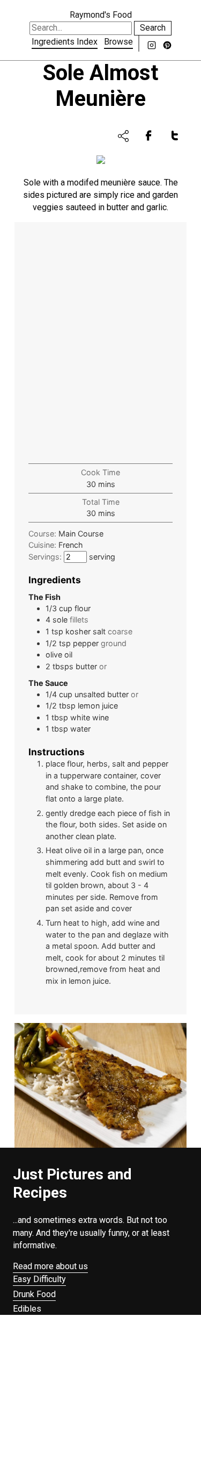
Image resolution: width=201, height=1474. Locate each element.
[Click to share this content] (123, 136)
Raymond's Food (101, 15)
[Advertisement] (100, 344)
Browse (118, 42)
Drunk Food (34, 1294)
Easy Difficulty (39, 1279)
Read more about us (50, 1266)
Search (153, 28)
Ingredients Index (65, 42)
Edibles (27, 1309)
